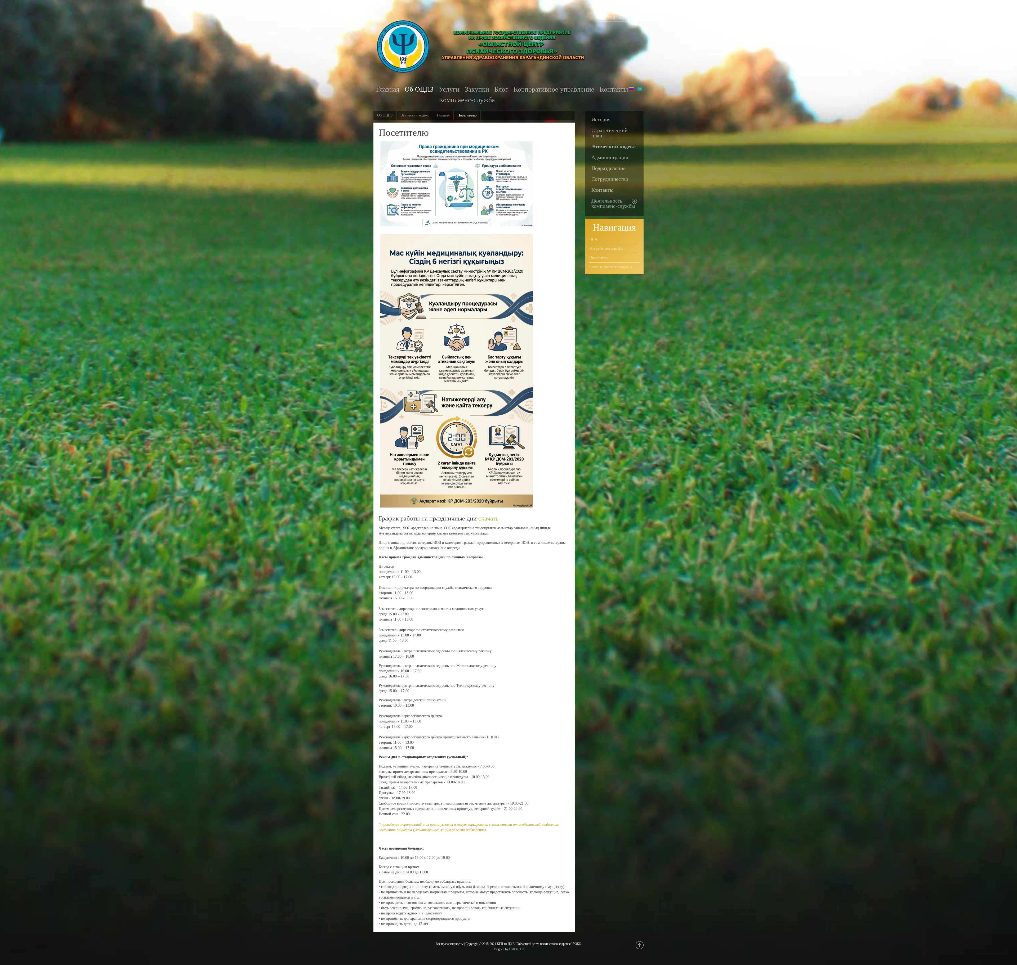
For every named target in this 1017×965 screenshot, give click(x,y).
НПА (593, 239)
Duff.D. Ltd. (517, 949)
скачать (488, 518)
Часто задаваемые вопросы (610, 267)
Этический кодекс (414, 115)
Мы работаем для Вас (606, 248)
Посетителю (598, 258)
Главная (443, 115)
